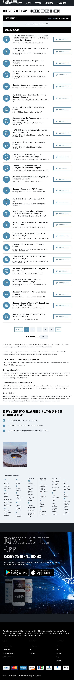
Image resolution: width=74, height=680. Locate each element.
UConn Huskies (66, 484)
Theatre (19, 3)
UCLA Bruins (67, 482)
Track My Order (34, 646)
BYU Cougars (7, 505)
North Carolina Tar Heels (31, 510)
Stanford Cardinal (54, 489)
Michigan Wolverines (31, 496)
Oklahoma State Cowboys (42, 488)
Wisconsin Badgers (66, 513)
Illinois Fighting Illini (19, 496)
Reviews (58, 653)
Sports (38, 3)
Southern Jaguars (54, 479)
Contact (32, 653)
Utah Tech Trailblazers (67, 489)
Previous (19, 330)
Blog (57, 657)
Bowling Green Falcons (8, 498)
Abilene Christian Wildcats (6, 483)
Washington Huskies (67, 502)
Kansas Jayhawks (18, 506)
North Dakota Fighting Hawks (31, 515)
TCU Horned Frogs (55, 499)
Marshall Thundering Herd (31, 485)
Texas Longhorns (54, 510)
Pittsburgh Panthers (43, 497)
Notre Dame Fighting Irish (43, 479)
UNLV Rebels (67, 486)
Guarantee (6, 650)
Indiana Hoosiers (18, 499)
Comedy (28, 3)
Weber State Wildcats (67, 505)
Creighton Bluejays (7, 514)
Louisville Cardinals (18, 515)
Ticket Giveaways (8, 653)
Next (58, 330)
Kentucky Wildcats (18, 509)
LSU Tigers (31, 478)
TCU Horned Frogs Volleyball (55, 503)
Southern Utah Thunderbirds (55, 486)
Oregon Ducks (43, 491)
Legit (57, 650)
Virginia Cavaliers (66, 495)
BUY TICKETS (63, 39)
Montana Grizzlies (30, 499)
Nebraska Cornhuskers (31, 506)
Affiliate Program (8, 657)
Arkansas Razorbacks (7, 487)
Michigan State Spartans (30, 493)
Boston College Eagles (6, 495)
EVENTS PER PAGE (33, 337)
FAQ (31, 650)
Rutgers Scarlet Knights (42, 504)
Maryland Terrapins (30, 489)
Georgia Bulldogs (18, 489)
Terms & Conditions (25, 676)
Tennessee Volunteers (54, 507)
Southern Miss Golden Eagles (55, 482)
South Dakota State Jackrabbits (43, 513)
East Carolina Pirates (19, 482)
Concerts (8, 3)
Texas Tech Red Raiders (55, 513)
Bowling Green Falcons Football (8, 502)
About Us (59, 646)
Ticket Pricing (7, 646)
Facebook (59, 661)
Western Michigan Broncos (66, 509)
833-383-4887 (61, 3)
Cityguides (49, 3)
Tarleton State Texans (55, 496)
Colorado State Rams (7, 511)
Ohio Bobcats (43, 485)
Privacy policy (36, 676)
